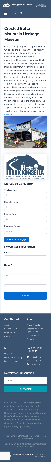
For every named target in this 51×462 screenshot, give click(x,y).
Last (6, 286)
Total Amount (10, 190)
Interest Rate (10, 214)
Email (8, 252)
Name (8, 265)
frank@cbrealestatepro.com (32, 436)
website (8, 114)
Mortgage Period (12, 226)
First (6, 276)
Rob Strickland (27, 446)
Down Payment (11, 202)
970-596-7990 (25, 438)
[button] (5, 13)
